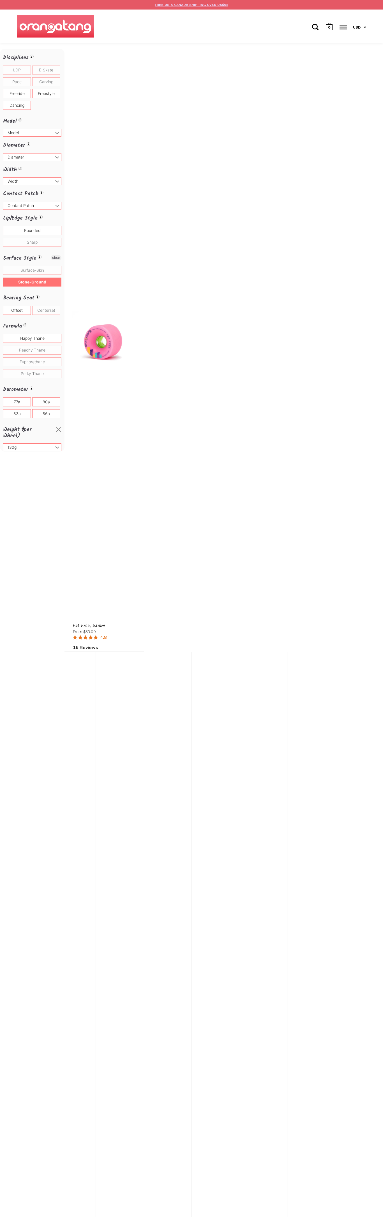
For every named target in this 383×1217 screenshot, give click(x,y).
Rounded (32, 230)
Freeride (17, 93)
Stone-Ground (32, 282)
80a (46, 401)
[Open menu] (343, 27)
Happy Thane (32, 338)
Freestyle (46, 93)
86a (46, 413)
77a (17, 401)
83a (17, 413)
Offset (17, 310)
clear (56, 257)
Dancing (17, 105)
